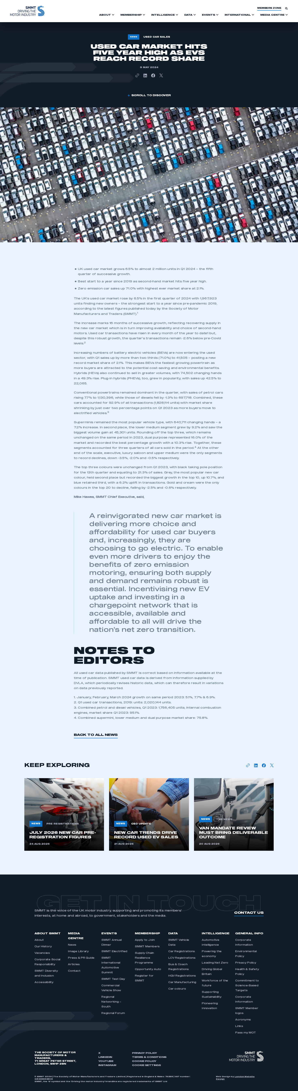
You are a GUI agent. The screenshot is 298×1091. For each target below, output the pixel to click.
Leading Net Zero (215, 963)
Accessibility (44, 982)
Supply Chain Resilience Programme (144, 958)
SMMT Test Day (113, 979)
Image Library (78, 951)
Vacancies (42, 953)
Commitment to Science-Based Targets (247, 986)
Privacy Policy (245, 963)
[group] (64, 814)
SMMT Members (147, 946)
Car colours (177, 989)
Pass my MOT (245, 1033)
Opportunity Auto (148, 969)
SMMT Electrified (114, 951)
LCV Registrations (181, 958)
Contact (74, 971)
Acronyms (243, 1020)
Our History (43, 946)
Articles (74, 964)
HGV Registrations (182, 976)
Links (239, 1026)
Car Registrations (181, 951)
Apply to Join (145, 940)
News (72, 945)
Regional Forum (113, 1013)
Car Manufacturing (182, 982)
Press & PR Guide (81, 958)
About (39, 940)
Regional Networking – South (111, 1002)
